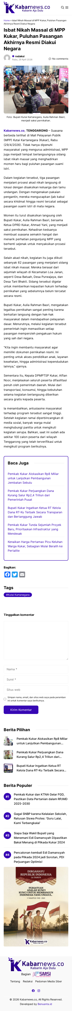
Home (7, 20)
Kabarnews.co (14, 130)
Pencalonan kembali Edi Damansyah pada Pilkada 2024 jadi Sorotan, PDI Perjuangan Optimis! (39, 857)
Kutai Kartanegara (19, 594)
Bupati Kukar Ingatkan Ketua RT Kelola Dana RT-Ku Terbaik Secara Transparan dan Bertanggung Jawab (35, 512)
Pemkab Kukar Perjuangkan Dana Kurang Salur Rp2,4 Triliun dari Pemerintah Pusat (31, 495)
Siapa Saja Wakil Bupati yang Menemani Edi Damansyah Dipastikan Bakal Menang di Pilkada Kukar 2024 (40, 837)
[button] (62, 7)
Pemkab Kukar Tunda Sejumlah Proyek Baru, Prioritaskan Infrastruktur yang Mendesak (34, 529)
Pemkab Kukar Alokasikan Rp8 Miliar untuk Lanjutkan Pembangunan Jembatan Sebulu (33, 478)
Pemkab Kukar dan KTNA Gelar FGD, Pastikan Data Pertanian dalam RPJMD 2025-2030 (41, 799)
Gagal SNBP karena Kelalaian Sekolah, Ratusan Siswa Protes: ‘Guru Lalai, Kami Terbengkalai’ (40, 818)
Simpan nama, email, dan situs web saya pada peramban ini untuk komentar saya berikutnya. (37, 699)
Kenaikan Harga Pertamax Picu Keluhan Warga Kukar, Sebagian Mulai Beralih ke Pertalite (35, 546)
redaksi (20, 56)
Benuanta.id (45, 1004)
